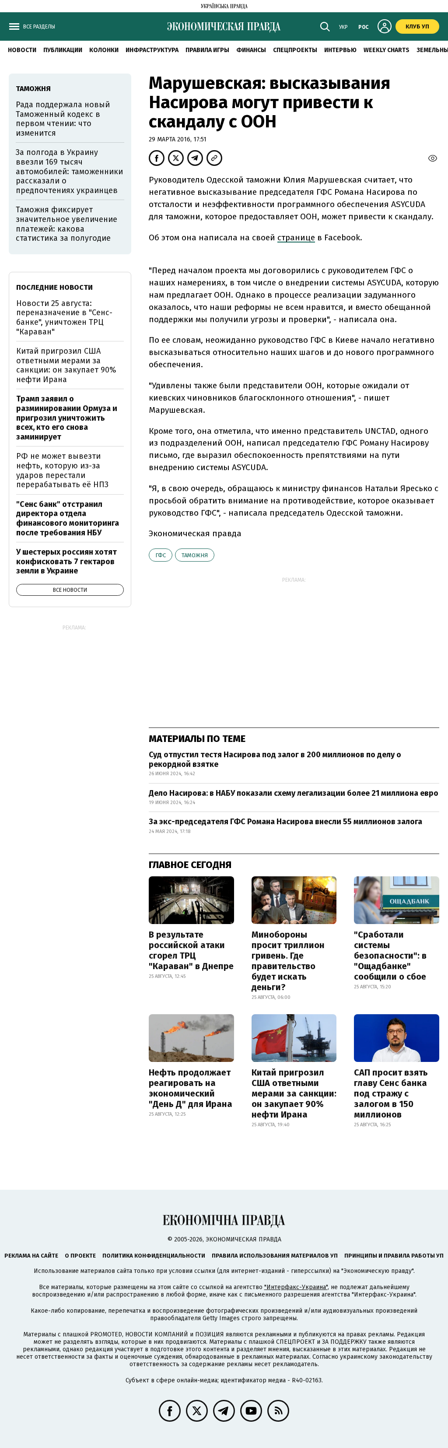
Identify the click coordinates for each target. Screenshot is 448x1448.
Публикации (62, 50)
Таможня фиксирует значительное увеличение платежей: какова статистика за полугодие (66, 224)
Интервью (340, 50)
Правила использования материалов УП (275, 1255)
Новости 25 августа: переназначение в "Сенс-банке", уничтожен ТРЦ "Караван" (64, 318)
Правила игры (207, 50)
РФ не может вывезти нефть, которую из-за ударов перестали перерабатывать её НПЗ (62, 470)
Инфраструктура (152, 50)
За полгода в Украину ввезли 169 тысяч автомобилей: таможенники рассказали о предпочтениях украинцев (69, 171)
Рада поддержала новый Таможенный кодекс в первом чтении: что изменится (63, 119)
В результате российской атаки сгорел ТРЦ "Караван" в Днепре (191, 950)
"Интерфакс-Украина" (296, 1287)
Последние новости (54, 287)
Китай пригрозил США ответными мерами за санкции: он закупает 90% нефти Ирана (294, 1093)
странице (296, 237)
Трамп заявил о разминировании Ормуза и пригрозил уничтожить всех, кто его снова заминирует (66, 417)
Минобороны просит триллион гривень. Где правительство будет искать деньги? (288, 960)
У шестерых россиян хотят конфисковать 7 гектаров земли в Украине (66, 561)
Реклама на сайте (31, 1255)
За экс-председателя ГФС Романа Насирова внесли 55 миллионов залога (286, 821)
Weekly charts (387, 50)
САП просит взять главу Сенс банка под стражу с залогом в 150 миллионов (391, 1093)
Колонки (104, 50)
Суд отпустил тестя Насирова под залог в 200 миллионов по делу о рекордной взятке (275, 759)
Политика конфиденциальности (153, 1255)
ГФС (160, 555)
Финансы (251, 50)
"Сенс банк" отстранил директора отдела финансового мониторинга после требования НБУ (67, 518)
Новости (22, 50)
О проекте (80, 1255)
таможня (195, 555)
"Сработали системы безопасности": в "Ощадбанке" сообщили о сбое (390, 955)
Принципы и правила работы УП (394, 1255)
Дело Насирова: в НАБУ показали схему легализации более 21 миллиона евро (293, 793)
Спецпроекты (295, 50)
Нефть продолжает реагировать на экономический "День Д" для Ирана (190, 1088)
